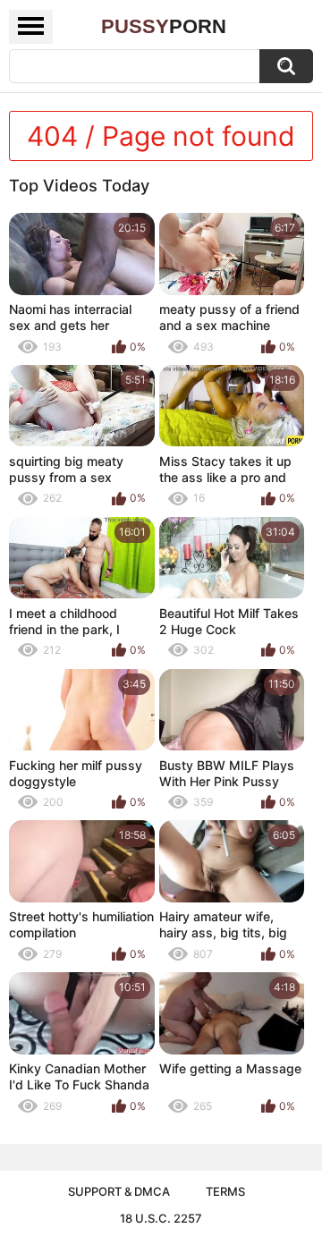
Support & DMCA (119, 1191)
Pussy (163, 26)
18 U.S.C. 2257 (161, 1218)
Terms (225, 1191)
